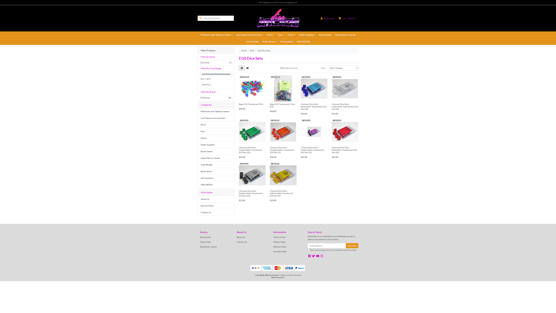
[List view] (247, 68)
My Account (205, 237)
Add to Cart (314, 100)
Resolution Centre (208, 246)
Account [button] (329, 18)
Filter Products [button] (208, 50)
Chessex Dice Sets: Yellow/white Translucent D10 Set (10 (281, 193)
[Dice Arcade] (278, 18)
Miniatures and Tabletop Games (216, 34)
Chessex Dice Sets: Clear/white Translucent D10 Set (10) (345, 106)
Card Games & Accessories (248, 34)
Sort (323, 68)
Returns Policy (207, 205)
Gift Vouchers (286, 41)
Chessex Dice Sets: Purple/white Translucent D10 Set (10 (312, 150)
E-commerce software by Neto (289, 275)
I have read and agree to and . (333, 250)
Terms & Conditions (335, 250)
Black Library (268, 41)
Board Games (325, 34)
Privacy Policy (279, 242)
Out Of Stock (252, 99)
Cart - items (348, 18)
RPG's (270, 34)
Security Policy (280, 251)
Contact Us (206, 212)
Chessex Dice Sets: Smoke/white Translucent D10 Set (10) (250, 193)
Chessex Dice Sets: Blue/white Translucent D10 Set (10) (314, 106)
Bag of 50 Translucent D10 (251, 104)
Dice (280, 34)
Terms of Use (279, 237)
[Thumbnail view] (242, 68)
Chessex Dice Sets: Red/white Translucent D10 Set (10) (344, 150)
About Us (205, 199)
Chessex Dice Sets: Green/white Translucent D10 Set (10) (250, 150)
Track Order (205, 242)
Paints (291, 34)
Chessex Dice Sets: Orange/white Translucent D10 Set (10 (282, 150)
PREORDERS (303, 41)
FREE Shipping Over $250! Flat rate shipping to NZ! (278, 2)
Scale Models (252, 41)
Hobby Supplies (306, 34)
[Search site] (201, 18)
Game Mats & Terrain (345, 34)
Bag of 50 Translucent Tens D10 (282, 105)
